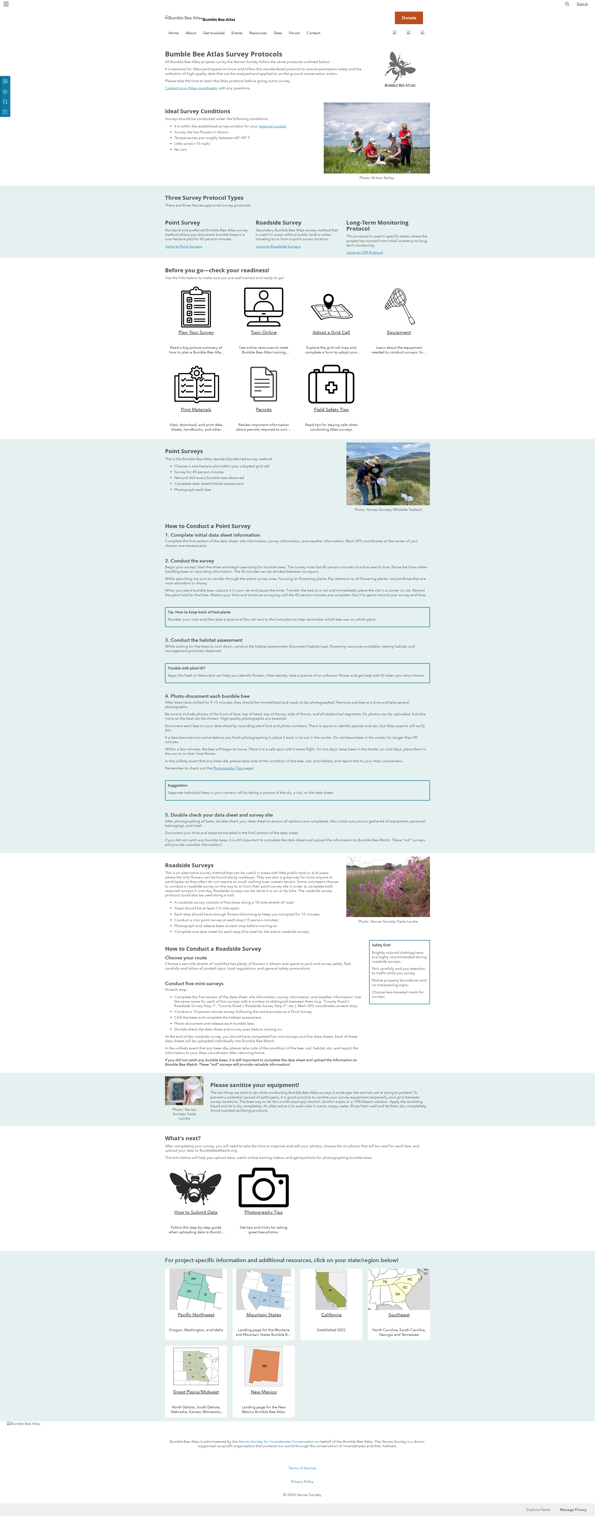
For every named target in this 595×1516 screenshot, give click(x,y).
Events (236, 33)
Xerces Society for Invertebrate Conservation (276, 1441)
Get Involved (214, 33)
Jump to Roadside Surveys (278, 246)
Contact (313, 33)
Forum (294, 33)
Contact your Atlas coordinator (191, 88)
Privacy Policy (302, 1481)
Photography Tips (228, 768)
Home (174, 33)
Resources (258, 33)
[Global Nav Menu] (6, 4)
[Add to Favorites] (5, 91)
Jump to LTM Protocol (364, 252)
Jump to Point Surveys (183, 246)
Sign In (582, 4)
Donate (409, 17)
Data (278, 33)
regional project (272, 126)
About (191, 33)
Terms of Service (302, 1468)
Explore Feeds (538, 1509)
